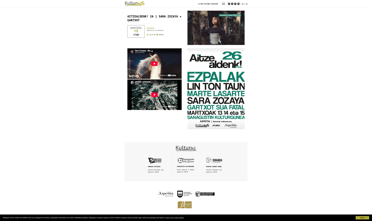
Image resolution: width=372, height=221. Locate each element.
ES (243, 4)
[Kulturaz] (135, 4)
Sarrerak (152, 34)
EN (247, 4)
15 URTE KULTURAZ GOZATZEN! (208, 4)
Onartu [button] (362, 217)
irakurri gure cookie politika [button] (174, 217)
